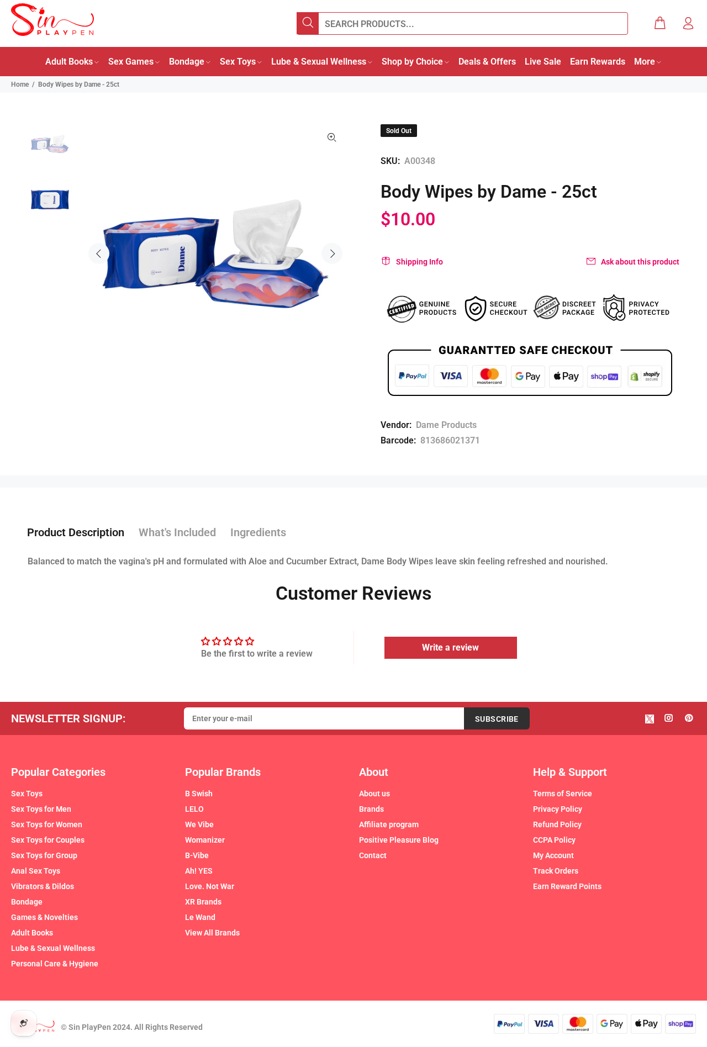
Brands (371, 809)
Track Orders (555, 870)
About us (374, 793)
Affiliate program (389, 824)
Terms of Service (562, 793)
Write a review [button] (450, 647)
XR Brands (203, 901)
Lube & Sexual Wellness (53, 948)
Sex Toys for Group (44, 855)
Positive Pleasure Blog (399, 840)
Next (331, 253)
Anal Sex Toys (35, 870)
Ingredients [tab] (258, 532)
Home (20, 84)
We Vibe (199, 824)
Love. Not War (209, 886)
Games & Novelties (44, 917)
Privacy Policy (557, 809)
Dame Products (446, 425)
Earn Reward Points (567, 886)
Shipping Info (419, 261)
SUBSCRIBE (497, 719)
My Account (553, 855)
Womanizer (205, 840)
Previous (98, 253)
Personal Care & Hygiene (54, 963)
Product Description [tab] (75, 532)
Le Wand (200, 917)
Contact (373, 855)
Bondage (27, 901)
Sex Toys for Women (46, 824)
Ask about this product (640, 261)
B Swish (199, 793)
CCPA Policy (554, 840)
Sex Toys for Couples (48, 840)
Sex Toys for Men (41, 809)
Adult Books (32, 932)
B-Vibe (197, 855)
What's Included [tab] (177, 532)
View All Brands (212, 932)
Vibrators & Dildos (42, 886)
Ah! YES (199, 870)
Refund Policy (557, 824)
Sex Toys (27, 793)
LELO (194, 809)
